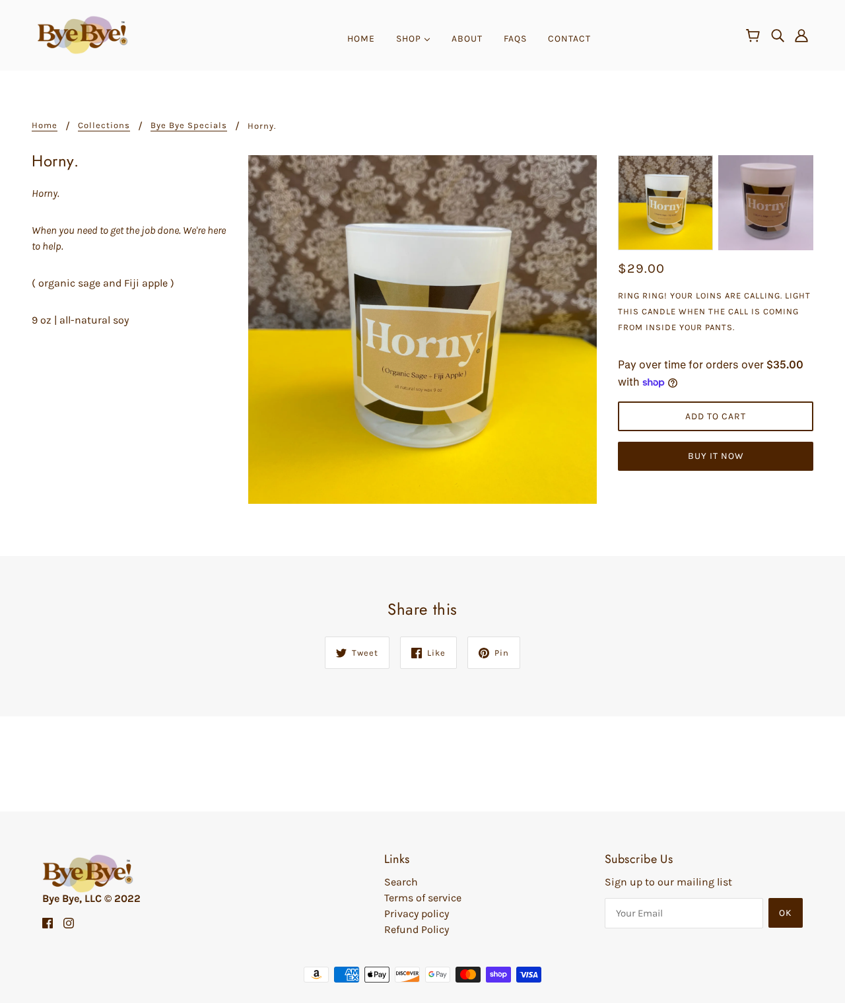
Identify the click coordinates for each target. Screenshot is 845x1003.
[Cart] (754, 36)
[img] (778, 35)
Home (44, 125)
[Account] (801, 35)
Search (401, 882)
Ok (785, 912)
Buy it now (716, 456)
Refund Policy (416, 929)
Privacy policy (416, 913)
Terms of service (422, 897)
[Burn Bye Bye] (83, 34)
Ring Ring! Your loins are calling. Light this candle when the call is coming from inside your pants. (714, 311)
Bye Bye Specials (189, 125)
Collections (104, 125)
